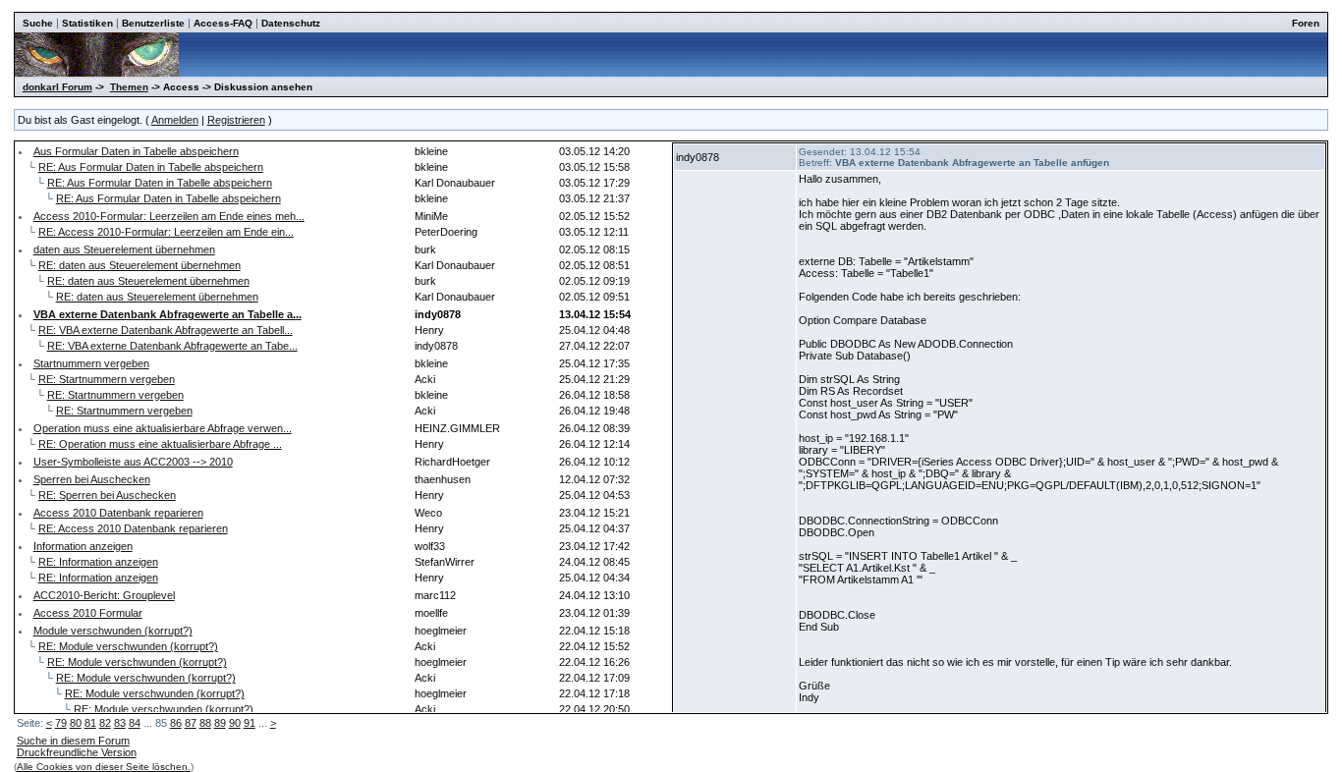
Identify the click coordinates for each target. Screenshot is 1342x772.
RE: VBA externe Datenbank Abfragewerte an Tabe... (172, 346)
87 (190, 723)
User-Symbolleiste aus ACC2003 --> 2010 (133, 462)
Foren (1305, 23)
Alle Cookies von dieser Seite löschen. (104, 766)
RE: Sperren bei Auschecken (107, 495)
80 (76, 723)
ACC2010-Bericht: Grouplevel (104, 595)
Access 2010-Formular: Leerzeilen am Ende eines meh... (169, 216)
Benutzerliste (153, 23)
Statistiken (87, 23)
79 (61, 723)
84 (134, 723)
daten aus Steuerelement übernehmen (124, 249)
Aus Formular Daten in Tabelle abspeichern (136, 151)
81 (90, 723)
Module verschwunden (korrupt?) (113, 630)
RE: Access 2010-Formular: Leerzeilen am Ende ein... (166, 232)
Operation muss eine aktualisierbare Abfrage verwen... (162, 428)
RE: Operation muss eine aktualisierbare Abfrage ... (160, 444)
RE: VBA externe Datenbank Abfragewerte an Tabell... (165, 330)
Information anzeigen (83, 546)
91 (249, 723)
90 (235, 723)
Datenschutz (290, 23)
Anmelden (174, 120)
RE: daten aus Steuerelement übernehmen (139, 265)
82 (105, 723)
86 (176, 723)
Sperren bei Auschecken (91, 479)
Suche (38, 23)
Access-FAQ (223, 23)
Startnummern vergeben (91, 363)
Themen (129, 87)
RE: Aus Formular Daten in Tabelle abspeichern (150, 167)
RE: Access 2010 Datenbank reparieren (133, 528)
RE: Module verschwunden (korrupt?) (128, 646)
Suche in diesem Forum (73, 740)
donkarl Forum (57, 87)
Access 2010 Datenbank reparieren (118, 513)
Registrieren (236, 120)
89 (220, 723)
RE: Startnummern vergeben (106, 379)
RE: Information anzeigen (98, 562)
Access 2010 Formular (87, 613)
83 (120, 723)
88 (205, 723)
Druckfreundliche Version (77, 752)
